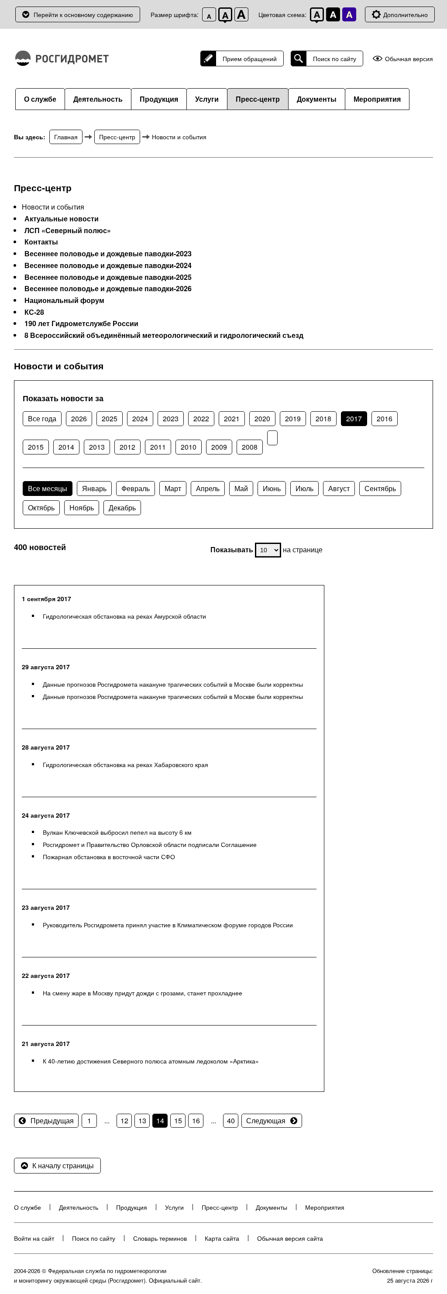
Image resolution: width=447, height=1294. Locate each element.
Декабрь (122, 507)
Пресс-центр (258, 99)
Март (173, 488)
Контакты (41, 242)
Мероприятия (377, 99)
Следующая (265, 1120)
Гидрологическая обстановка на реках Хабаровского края (125, 764)
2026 (79, 418)
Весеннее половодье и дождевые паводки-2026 (108, 288)
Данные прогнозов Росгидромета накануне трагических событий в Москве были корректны (173, 684)
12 (124, 1120)
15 (178, 1120)
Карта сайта (222, 1238)
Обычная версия (409, 59)
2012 (127, 447)
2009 (219, 447)
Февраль (135, 488)
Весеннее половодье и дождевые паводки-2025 (108, 277)
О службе (40, 99)
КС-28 (34, 312)
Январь (94, 488)
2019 (293, 418)
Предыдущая (52, 1120)
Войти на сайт (34, 1238)
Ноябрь (81, 507)
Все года (42, 418)
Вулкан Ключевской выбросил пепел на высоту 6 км (117, 832)
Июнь (272, 488)
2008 (250, 447)
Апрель (208, 488)
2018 (323, 418)
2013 (97, 447)
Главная (66, 136)
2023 (171, 418)
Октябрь (41, 507)
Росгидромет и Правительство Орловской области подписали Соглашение (150, 844)
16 (196, 1120)
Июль (304, 488)
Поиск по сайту (334, 58)
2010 (188, 447)
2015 (36, 447)
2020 (262, 418)
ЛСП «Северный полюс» (67, 230)
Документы (317, 99)
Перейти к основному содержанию (83, 14)
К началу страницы (63, 1165)
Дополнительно (405, 14)
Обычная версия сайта (290, 1238)
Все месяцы (47, 488)
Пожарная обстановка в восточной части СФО (109, 856)
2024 (140, 418)
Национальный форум (64, 300)
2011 (158, 447)
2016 (384, 418)
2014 (66, 447)
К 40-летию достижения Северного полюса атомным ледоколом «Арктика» (151, 1061)
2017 (354, 418)
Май (241, 488)
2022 (201, 418)
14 (160, 1120)
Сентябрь (380, 488)
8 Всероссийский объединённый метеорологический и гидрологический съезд (163, 335)
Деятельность (98, 99)
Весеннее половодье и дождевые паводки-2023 (108, 253)
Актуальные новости (61, 219)
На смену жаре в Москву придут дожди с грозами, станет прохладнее (142, 992)
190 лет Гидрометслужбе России (81, 323)
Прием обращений (250, 58)
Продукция (159, 99)
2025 (109, 418)
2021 (232, 418)
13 (142, 1120)
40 (231, 1120)
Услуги (207, 99)
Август (339, 488)
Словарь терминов (160, 1238)
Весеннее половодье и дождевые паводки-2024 (108, 265)
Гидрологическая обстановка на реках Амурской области (124, 616)
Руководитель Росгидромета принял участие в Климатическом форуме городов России (168, 924)
